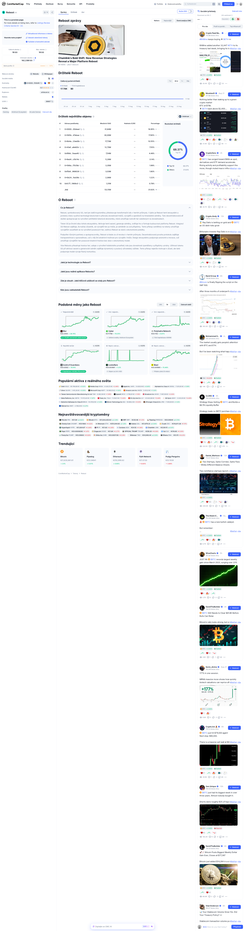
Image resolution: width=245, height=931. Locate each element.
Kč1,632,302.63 (103, 420)
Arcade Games (35, 112)
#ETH (230, 45)
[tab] (157, 20)
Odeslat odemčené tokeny (38, 38)
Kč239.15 (161, 427)
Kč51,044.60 (112, 424)
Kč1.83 (105, 427)
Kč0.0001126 (110, 435)
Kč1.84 (106, 431)
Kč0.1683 (77, 424)
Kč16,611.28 (174, 424)
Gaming (6, 112)
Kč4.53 (131, 427)
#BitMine (204, 39)
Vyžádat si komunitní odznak (39, 42)
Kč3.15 (174, 435)
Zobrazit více (237, 11)
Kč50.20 (141, 431)
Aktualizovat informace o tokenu (40, 33)
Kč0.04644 (164, 420)
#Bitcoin (203, 282)
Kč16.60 (173, 431)
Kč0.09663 (76, 435)
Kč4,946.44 (144, 435)
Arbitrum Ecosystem (19, 112)
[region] (89, 4)
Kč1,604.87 (77, 427)
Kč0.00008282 (75, 431)
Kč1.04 (73, 420)
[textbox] (218, 927)
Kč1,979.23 (144, 424)
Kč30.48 (133, 420)
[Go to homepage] (12, 4)
